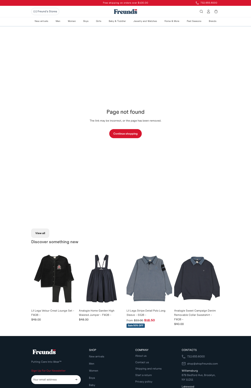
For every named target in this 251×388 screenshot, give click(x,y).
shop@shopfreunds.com (202, 363)
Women (93, 370)
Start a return (143, 375)
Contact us (142, 362)
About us (141, 355)
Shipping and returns (148, 368)
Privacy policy (143, 381)
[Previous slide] (36, 278)
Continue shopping (125, 133)
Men (91, 363)
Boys (92, 377)
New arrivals (96, 356)
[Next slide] (72, 278)
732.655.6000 (196, 356)
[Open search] (201, 11)
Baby (92, 385)
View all (40, 233)
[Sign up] (76, 380)
